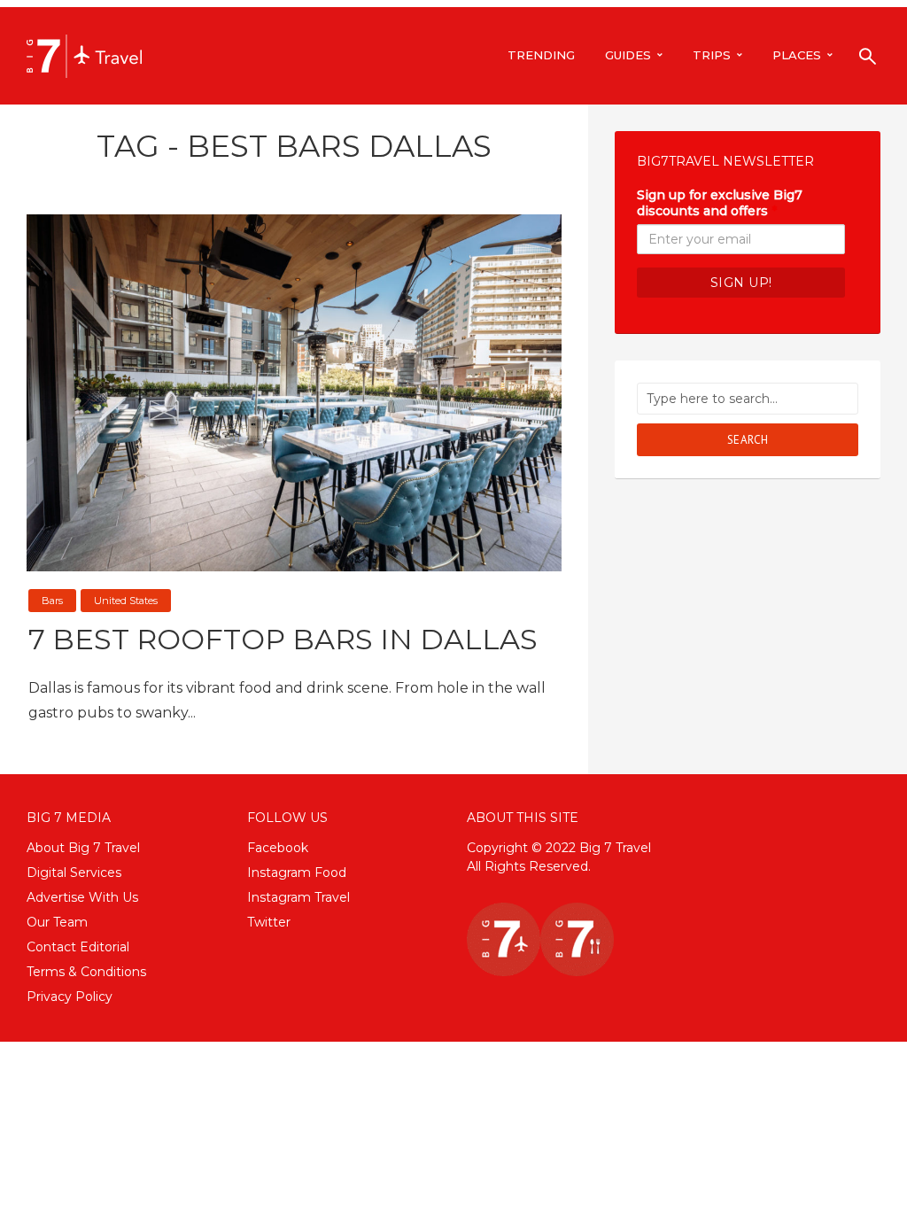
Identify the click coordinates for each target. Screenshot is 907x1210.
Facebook (277, 848)
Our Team (57, 922)
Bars (52, 600)
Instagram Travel (298, 897)
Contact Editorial (78, 947)
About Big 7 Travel (83, 848)
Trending (541, 55)
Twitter (269, 922)
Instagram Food (296, 872)
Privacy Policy (69, 996)
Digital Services (74, 872)
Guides (628, 55)
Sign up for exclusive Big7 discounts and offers (719, 203)
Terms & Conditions (86, 972)
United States (126, 600)
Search (748, 439)
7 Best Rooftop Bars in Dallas (283, 639)
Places (796, 55)
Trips (712, 55)
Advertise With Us (82, 897)
